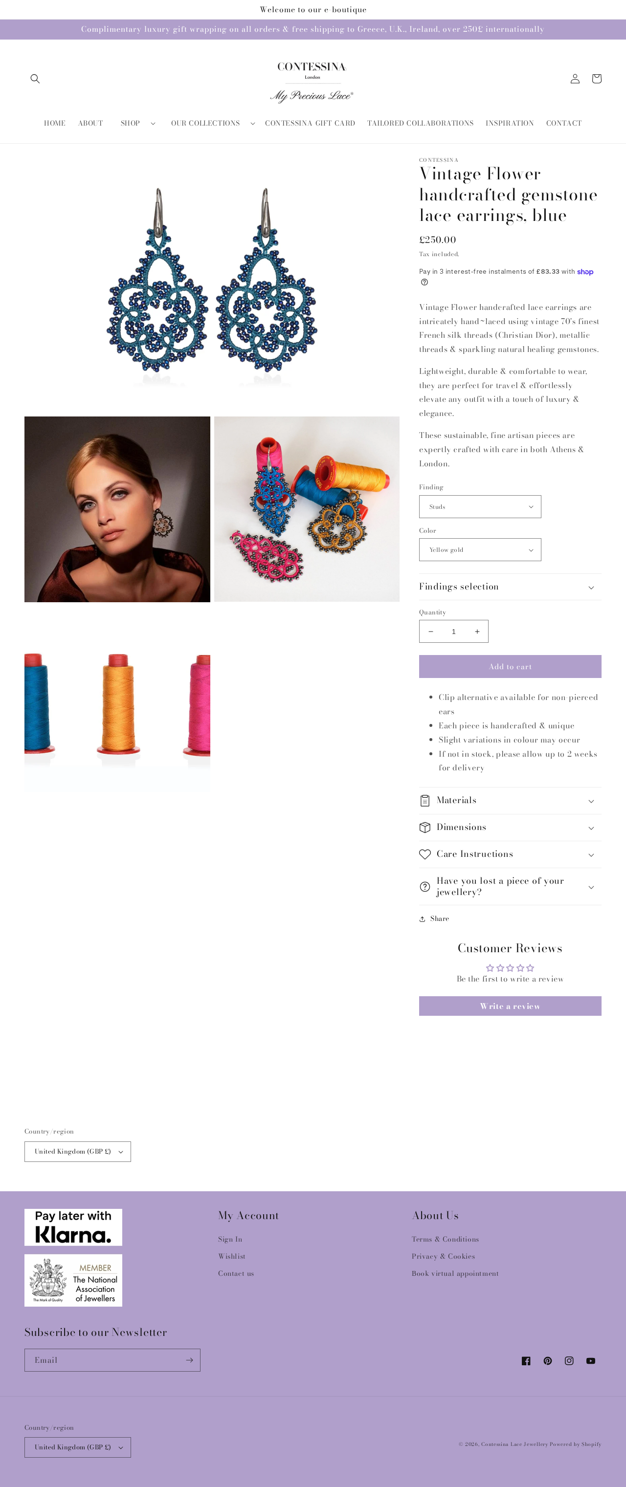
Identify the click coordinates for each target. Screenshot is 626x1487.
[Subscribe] (189, 1360)
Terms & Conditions (445, 1239)
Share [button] (439, 918)
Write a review (510, 1006)
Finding (431, 487)
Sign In (230, 1239)
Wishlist (232, 1256)
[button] (35, 78)
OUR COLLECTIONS (205, 123)
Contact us (236, 1273)
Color (427, 530)
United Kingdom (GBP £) (73, 1151)
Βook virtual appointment (455, 1273)
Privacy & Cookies (443, 1256)
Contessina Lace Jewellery (514, 1444)
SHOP (130, 123)
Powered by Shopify (576, 1444)
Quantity (432, 612)
